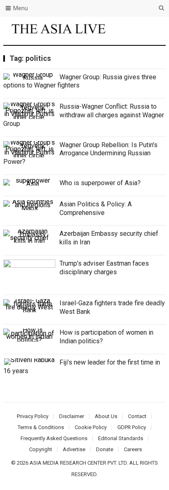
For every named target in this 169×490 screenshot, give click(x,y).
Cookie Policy (91, 427)
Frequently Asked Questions (54, 438)
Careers (133, 449)
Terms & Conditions (41, 427)
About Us (106, 416)
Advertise (74, 449)
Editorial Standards (120, 438)
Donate (104, 449)
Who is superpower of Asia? (100, 183)
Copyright (40, 449)
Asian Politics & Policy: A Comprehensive (95, 208)
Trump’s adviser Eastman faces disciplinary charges (104, 268)
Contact (137, 416)
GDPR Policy (131, 427)
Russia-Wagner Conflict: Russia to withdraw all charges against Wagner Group (83, 115)
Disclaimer (71, 416)
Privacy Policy (32, 416)
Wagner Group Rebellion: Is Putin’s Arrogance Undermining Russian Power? (80, 153)
